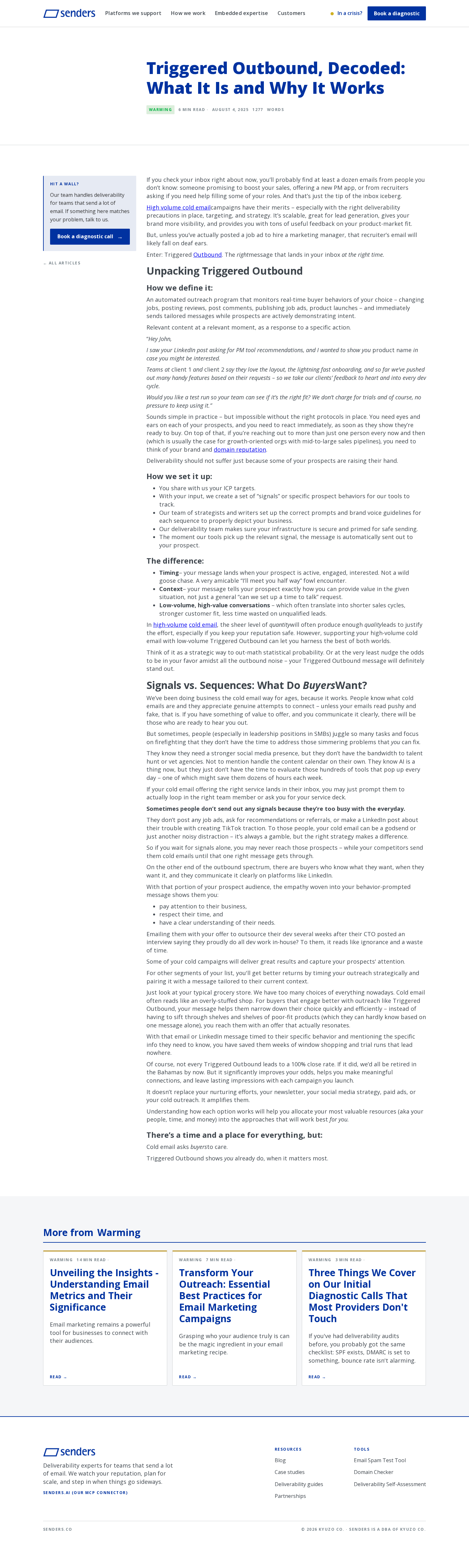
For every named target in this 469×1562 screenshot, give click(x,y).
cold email (203, 624)
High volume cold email (178, 207)
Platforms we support (133, 13)
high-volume (170, 624)
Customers (291, 13)
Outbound (207, 254)
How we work (188, 13)
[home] (69, 13)
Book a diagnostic (397, 13)
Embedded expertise (241, 13)
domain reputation (240, 449)
